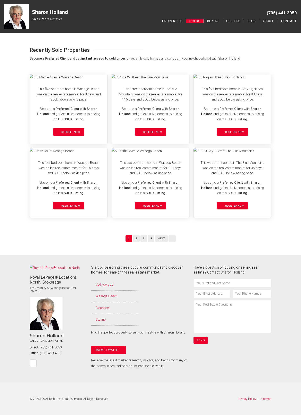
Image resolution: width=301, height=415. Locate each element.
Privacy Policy (247, 399)
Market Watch (107, 350)
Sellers (233, 21)
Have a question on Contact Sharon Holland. (226, 269)
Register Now (70, 131)
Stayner (101, 319)
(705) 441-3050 (282, 12)
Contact (289, 21)
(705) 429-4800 (51, 353)
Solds (194, 21)
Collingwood (104, 284)
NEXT (161, 238)
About (268, 21)
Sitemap (266, 399)
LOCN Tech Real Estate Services (61, 399)
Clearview (103, 308)
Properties (172, 21)
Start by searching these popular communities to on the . (137, 269)
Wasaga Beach (107, 296)
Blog (251, 21)
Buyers (213, 21)
